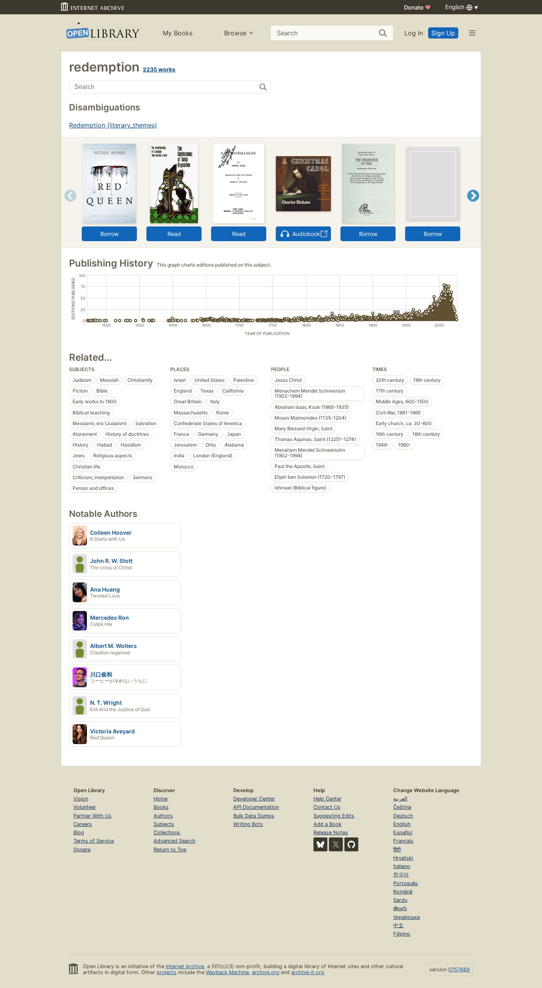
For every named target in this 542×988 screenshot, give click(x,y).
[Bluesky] (320, 844)
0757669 (459, 970)
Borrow (109, 233)
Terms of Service (93, 841)
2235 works (159, 69)
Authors (163, 816)
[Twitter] (336, 844)
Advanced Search (175, 841)
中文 (398, 925)
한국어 (401, 875)
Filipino (401, 934)
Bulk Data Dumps (253, 816)
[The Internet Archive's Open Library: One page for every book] (102, 33)
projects (167, 972)
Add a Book (327, 824)
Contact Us (326, 807)
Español (402, 832)
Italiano (401, 866)
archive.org (265, 972)
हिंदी (397, 850)
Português (405, 883)
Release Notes (330, 832)
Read (174, 233)
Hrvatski (403, 858)
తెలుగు (400, 908)
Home (160, 799)
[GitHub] (351, 844)
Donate (417, 7)
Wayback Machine (227, 972)
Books (161, 807)
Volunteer (84, 807)
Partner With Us (92, 816)
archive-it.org (307, 972)
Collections (167, 832)
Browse (235, 33)
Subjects (164, 824)
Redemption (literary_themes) (113, 125)
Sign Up (443, 33)
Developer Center (254, 799)
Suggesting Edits (333, 816)
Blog (78, 832)
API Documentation (256, 807)
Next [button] (473, 206)
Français (403, 841)
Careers (82, 824)
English (402, 824)
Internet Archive (185, 966)
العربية (400, 799)
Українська (406, 917)
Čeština (402, 807)
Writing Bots (248, 824)
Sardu (400, 900)
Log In (413, 33)
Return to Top (170, 850)
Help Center (327, 799)
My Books (177, 33)
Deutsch (403, 816)
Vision (80, 799)
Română (402, 892)
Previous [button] (68, 206)
